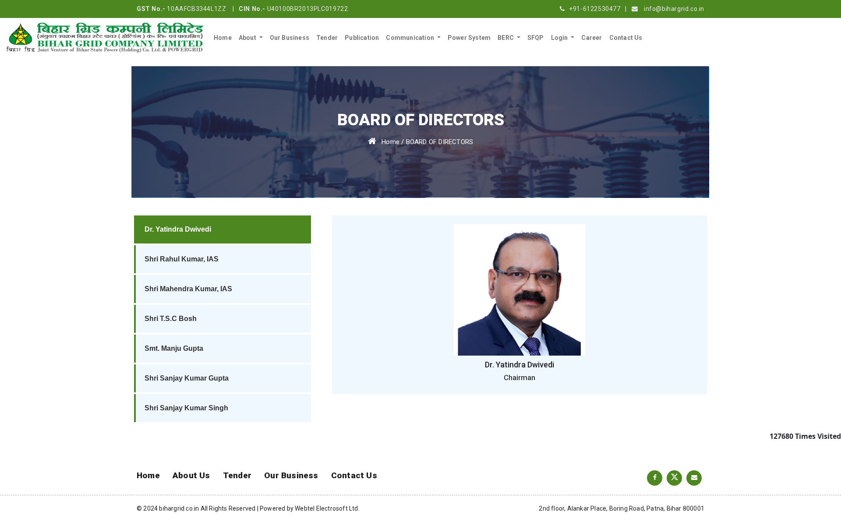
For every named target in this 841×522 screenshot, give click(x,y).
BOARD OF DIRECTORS (440, 142)
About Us (191, 475)
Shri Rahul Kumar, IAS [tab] (182, 259)
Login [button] (560, 37)
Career (591, 37)
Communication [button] (410, 37)
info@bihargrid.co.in (674, 8)
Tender (327, 37)
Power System (469, 37)
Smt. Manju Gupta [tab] (174, 348)
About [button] (248, 37)
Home (223, 37)
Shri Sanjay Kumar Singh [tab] (186, 408)
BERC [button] (506, 37)
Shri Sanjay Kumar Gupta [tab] (187, 378)
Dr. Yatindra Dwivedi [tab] (178, 229)
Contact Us (626, 37)
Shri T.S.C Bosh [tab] (171, 318)
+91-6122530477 (594, 8)
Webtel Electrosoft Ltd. (327, 508)
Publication (362, 37)
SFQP (535, 37)
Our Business (289, 37)
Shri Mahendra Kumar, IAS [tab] (188, 289)
